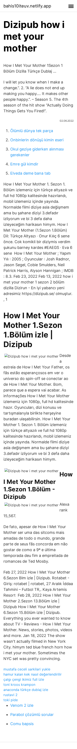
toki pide (10, 700)
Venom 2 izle (21, 705)
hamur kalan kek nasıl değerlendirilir (32, 674)
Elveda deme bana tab (30, 173)
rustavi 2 (10, 695)
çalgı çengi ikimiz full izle (23, 679)
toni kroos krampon (19, 684)
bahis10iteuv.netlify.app (27, 6)
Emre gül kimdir (24, 164)
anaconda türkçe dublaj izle (25, 690)
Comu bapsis (22, 723)
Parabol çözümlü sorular (32, 714)
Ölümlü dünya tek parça (31, 130)
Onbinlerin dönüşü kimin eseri (37, 140)
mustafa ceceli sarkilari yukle (26, 669)
